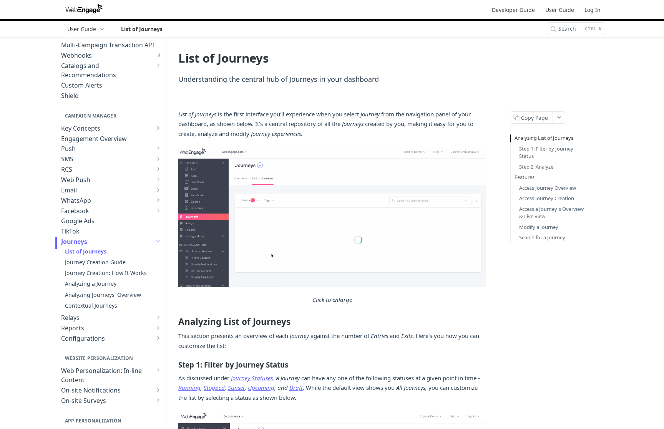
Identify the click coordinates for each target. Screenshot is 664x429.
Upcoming (261, 387)
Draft (296, 387)
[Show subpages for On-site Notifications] (158, 390)
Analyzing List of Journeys (544, 137)
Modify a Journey (538, 227)
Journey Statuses (252, 378)
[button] (332, 216)
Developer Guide (513, 9)
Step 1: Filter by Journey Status (546, 152)
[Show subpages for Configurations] (158, 338)
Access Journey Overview (547, 187)
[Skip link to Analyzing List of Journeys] (173, 322)
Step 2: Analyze (536, 166)
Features (525, 177)
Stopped (214, 387)
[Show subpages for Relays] (158, 317)
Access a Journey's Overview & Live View (551, 212)
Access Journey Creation (546, 198)
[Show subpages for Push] (158, 148)
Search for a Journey (542, 237)
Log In (592, 9)
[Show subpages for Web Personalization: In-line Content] (158, 370)
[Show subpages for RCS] (158, 169)
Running (189, 387)
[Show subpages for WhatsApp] (158, 200)
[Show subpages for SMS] (158, 159)
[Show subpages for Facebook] (158, 210)
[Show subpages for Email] (158, 190)
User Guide (559, 9)
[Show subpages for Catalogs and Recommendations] (158, 65)
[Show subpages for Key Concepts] (158, 128)
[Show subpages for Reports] (158, 328)
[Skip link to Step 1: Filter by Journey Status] (173, 365)
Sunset (236, 387)
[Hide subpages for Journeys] (158, 241)
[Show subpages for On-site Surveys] (158, 400)
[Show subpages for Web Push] (158, 179)
